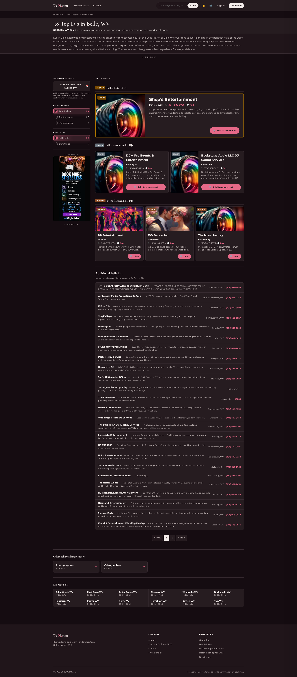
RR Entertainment (110, 235)
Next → (181, 537)
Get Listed (236, 5)
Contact (152, 648)
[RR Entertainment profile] (119, 219)
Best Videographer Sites (211, 652)
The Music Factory (210, 235)
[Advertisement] (148, 65)
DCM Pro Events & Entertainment (140, 158)
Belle (84, 14)
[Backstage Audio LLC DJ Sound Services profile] (184, 172)
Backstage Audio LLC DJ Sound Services (220, 158)
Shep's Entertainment (173, 99)
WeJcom (60, 6)
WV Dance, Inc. (158, 235)
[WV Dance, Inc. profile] (170, 219)
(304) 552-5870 (211, 168)
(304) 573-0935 (108, 243)
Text (190, 105)
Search (193, 5)
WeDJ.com (58, 14)
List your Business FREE (160, 644)
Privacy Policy (155, 652)
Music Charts (81, 5)
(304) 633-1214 (136, 168)
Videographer (66, 123)
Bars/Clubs (64, 144)
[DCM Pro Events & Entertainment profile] (109, 172)
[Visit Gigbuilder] (71, 188)
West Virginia (73, 14)
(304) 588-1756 (176, 105)
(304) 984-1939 (158, 243)
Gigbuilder (204, 640)
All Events (64, 138)
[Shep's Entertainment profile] (120, 115)
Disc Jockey (65, 111)
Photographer (66, 117)
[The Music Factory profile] (220, 219)
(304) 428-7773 (208, 243)
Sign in (221, 5)
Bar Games (204, 657)
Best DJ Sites (205, 644)
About (151, 640)
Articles (97, 5)
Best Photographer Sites (211, 648)
